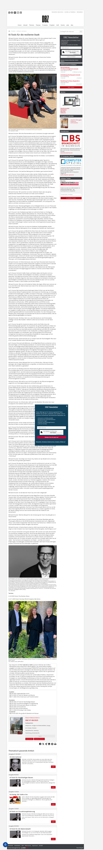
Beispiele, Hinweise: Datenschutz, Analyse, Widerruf (50, 442)
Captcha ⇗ (59, 434)
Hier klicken (53, 432)
